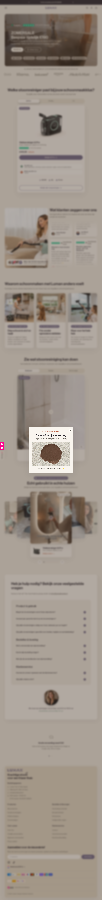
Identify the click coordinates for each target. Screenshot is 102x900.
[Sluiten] (70, 430)
